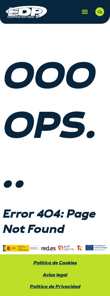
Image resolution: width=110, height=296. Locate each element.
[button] (84, 12)
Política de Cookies (55, 263)
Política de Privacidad (55, 287)
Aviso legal (55, 275)
